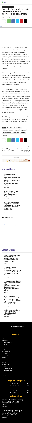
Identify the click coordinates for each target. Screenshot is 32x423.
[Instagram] (13, 330)
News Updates (10, 6)
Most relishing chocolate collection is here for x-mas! (8, 150)
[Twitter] (17, 21)
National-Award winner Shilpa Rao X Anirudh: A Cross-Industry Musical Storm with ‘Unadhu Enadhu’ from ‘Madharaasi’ (12, 206)
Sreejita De (23, 132)
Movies (4, 6)
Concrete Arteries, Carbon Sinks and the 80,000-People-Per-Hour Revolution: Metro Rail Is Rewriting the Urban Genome (13, 271)
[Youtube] (22, 330)
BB (7, 127)
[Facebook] (13, 21)
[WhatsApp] (9, 21)
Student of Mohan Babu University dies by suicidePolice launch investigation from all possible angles (12, 258)
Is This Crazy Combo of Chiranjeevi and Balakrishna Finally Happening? (12, 194)
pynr (4, 17)
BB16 (11, 127)
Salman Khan (16, 132)
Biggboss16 (23, 130)
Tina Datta (4, 135)
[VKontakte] (19, 330)
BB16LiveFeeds (17, 127)
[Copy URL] (25, 21)
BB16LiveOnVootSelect (7, 130)
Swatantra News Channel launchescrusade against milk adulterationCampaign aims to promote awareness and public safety (12, 180)
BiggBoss (17, 130)
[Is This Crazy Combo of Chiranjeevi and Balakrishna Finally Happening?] (25, 193)
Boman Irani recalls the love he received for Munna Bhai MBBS (23, 150)
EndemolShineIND (6, 132)
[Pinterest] (21, 21)
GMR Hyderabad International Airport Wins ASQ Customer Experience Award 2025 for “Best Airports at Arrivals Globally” (12, 300)
